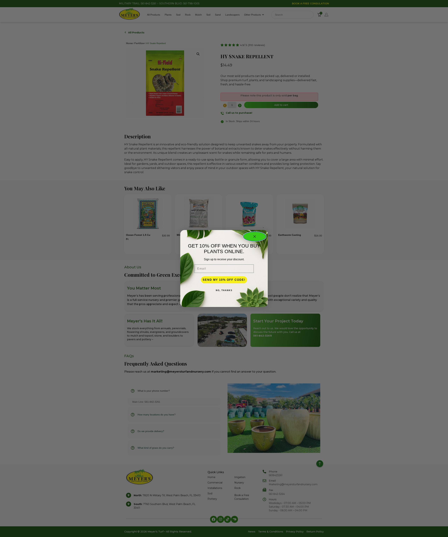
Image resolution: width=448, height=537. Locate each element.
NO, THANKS (224, 290)
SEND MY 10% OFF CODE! (224, 279)
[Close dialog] (254, 236)
